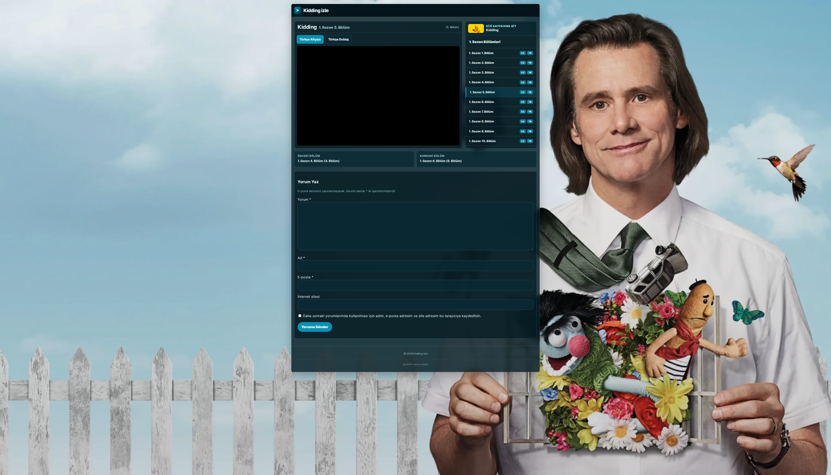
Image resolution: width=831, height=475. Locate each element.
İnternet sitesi (309, 296)
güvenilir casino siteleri (415, 364)
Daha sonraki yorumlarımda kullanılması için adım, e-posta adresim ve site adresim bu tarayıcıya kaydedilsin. (392, 316)
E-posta (305, 277)
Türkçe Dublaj (338, 39)
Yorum (304, 199)
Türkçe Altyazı (310, 39)
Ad (301, 258)
